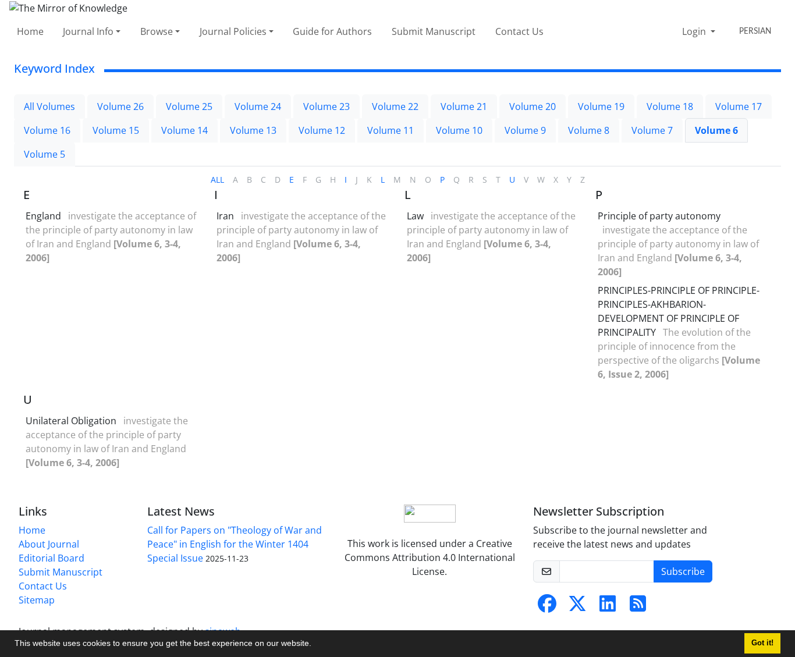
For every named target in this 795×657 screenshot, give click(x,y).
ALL (217, 179)
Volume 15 (116, 130)
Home (30, 31)
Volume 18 (670, 106)
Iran (225, 215)
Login (695, 31)
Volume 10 (459, 130)
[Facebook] (547, 607)
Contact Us (519, 31)
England (43, 215)
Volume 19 (601, 106)
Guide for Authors (332, 31)
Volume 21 (464, 106)
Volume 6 (716, 130)
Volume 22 (395, 106)
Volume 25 (189, 106)
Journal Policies (233, 31)
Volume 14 (184, 130)
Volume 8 (588, 130)
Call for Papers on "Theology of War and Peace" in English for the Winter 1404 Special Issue (234, 544)
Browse (156, 31)
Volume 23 (326, 106)
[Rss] (638, 607)
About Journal (49, 544)
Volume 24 (258, 106)
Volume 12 (322, 130)
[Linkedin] (608, 607)
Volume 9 (525, 130)
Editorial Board (51, 558)
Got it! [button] (762, 643)
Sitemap (37, 600)
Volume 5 (44, 154)
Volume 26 (120, 106)
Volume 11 (390, 130)
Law (415, 215)
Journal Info (88, 31)
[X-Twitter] (577, 607)
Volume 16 (47, 130)
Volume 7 (652, 130)
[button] (315, 645)
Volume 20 (532, 106)
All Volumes (49, 106)
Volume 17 (738, 106)
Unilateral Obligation (71, 420)
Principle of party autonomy (659, 215)
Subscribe (683, 571)
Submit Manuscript (433, 31)
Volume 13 (253, 130)
